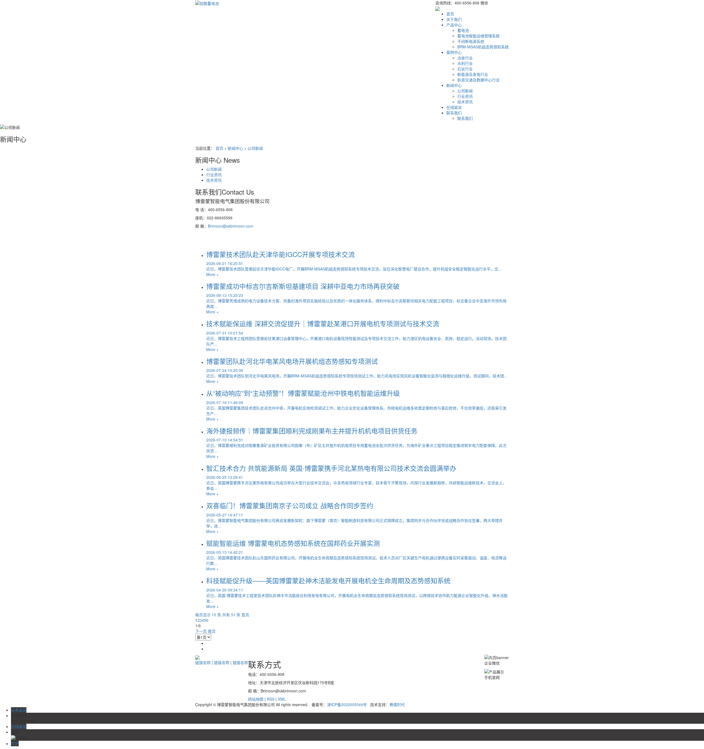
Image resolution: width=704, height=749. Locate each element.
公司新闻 (465, 90)
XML (282, 699)
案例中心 (454, 52)
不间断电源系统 (470, 41)
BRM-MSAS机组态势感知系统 (483, 46)
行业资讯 (465, 96)
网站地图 (255, 699)
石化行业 (465, 68)
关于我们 (454, 19)
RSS (270, 699)
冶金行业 (465, 57)
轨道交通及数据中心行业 (478, 79)
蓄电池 (463, 30)
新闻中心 (454, 85)
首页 (450, 13)
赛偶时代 (397, 704)
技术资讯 (465, 101)
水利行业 (465, 63)
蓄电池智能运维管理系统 (478, 35)
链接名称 (203, 662)
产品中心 (454, 24)
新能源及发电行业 (472, 74)
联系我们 (454, 112)
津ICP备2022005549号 (347, 704)
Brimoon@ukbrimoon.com (230, 226)
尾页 (212, 631)
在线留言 (454, 107)
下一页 (201, 631)
